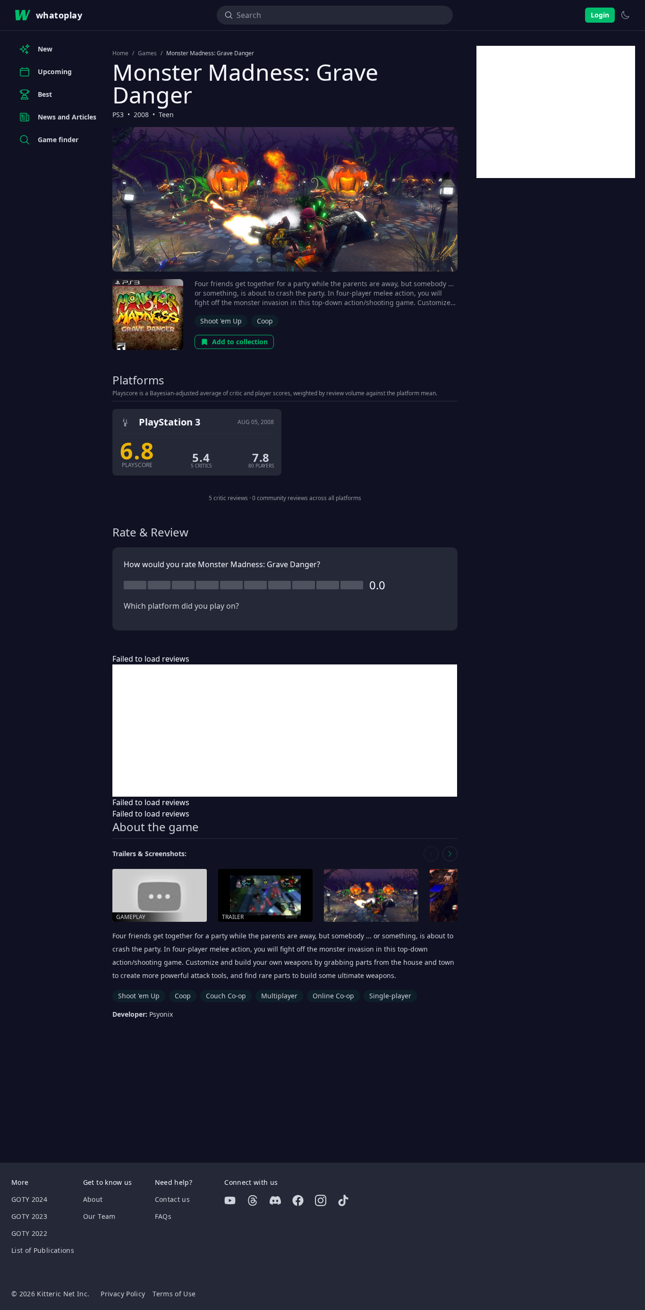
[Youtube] (230, 1200)
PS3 (118, 114)
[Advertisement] (284, 730)
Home (120, 53)
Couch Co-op (226, 995)
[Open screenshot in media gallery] (371, 895)
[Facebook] (298, 1200)
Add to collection (240, 341)
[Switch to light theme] (625, 15)
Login (600, 14)
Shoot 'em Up (221, 320)
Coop (265, 320)
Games (147, 53)
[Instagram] (320, 1200)
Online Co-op (333, 995)
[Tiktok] (343, 1200)
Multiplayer (279, 995)
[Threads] (252, 1200)
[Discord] (275, 1200)
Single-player (390, 995)
